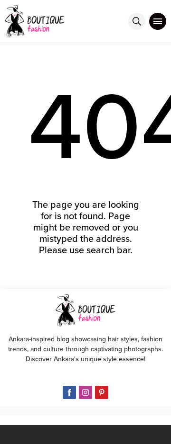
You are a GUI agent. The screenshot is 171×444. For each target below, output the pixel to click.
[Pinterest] (101, 392)
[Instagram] (85, 392)
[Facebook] (69, 392)
